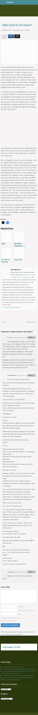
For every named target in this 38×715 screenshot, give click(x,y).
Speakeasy (23, 300)
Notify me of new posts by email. (10, 620)
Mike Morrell (7, 30)
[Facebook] (11, 36)
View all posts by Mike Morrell (11, 307)
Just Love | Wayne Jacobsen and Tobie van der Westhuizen (19, 669)
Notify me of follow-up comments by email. (12, 618)
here (28, 102)
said (9, 190)
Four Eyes (10, 337)
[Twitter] (17, 36)
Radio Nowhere (31, 322)
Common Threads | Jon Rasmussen (12, 667)
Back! (4, 322)
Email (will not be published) (26, 610)
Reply (30, 337)
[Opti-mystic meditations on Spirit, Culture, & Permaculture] (19, 14)
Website (19, 614)
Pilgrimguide (11, 109)
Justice (28, 30)
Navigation (10, 2)
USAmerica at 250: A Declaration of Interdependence (18, 675)
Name (21, 606)
